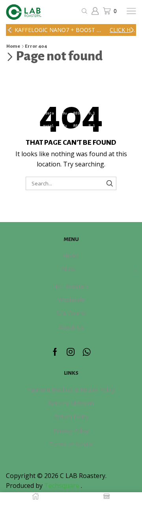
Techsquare (62, 485)
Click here (122, 30)
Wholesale (71, 299)
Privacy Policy (71, 430)
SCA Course (71, 313)
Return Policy (71, 416)
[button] (10, 30)
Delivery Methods (71, 403)
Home (13, 46)
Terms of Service (71, 444)
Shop (68, 269)
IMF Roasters (71, 286)
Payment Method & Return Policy (71, 389)
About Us (71, 327)
